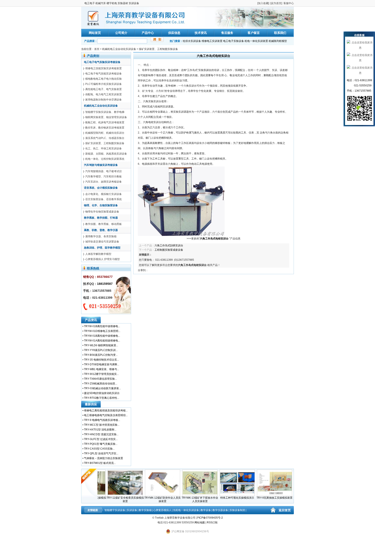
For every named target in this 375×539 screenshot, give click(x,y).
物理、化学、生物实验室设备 (101, 205)
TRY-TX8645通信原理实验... (100, 378)
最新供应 (91, 404)
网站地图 (199, 522)
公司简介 (121, 33)
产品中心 (148, 33)
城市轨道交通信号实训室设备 (102, 241)
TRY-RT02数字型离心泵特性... (101, 397)
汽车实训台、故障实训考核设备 (103, 181)
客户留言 (254, 33)
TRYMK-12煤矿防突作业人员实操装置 (155, 499)
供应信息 (174, 33)
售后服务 (227, 33)
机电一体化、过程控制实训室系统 (104, 158)
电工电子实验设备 (233, 41)
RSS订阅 (212, 522)
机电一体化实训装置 (256, 41)
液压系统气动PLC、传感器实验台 (104, 138)
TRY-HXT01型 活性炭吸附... (100, 429)
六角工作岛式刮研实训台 (169, 245)
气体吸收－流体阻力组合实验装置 (103, 458)
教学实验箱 (145, 510)
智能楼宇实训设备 (114, 510)
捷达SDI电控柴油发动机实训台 (102, 393)
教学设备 (206, 510)
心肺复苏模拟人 (162, 510)
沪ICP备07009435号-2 (209, 517)
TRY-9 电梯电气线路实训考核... (102, 420)
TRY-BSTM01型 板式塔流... (100, 463)
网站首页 (95, 33)
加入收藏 (263, 3)
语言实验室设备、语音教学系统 (103, 199)
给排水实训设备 (192, 41)
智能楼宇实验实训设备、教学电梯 (104, 112)
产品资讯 (91, 320)
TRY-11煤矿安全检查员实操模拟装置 (117, 499)
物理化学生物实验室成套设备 (102, 211)
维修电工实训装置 (212, 41)
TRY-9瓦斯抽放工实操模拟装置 (267, 497)
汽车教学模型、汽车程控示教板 (103, 176)
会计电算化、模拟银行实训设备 (103, 194)
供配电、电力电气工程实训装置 (103, 94)
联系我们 (280, 33)
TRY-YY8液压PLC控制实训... (101, 350)
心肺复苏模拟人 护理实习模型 (102, 259)
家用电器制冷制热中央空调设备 (103, 99)
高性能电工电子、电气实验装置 (103, 89)
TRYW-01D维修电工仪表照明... (102, 331)
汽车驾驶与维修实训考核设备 (101, 164)
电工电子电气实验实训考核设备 (102, 62)
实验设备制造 (237, 510)
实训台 (207, 70)
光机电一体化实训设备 (186, 510)
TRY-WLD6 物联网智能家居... (101, 345)
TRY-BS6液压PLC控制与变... (101, 354)
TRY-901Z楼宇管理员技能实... (101, 374)
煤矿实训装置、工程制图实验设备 (158, 49)
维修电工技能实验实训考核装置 (103, 68)
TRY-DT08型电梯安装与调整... (101, 364)
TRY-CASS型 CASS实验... (99, 448)
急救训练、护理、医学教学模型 (102, 247)
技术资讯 (201, 33)
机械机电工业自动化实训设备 (119, 49)
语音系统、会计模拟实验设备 (101, 187)
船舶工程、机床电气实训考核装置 (104, 122)
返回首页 (285, 510)
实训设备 (132, 510)
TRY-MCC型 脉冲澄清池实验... (101, 424)
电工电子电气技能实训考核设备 (103, 73)
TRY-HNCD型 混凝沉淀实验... (101, 434)
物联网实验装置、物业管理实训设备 (106, 117)
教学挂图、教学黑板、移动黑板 (103, 224)
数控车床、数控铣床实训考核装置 (104, 127)
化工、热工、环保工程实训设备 (103, 148)
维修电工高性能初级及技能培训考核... (106, 410)
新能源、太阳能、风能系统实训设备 (106, 153)
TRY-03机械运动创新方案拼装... (102, 388)
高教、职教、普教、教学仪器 (101, 230)
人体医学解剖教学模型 (98, 253)
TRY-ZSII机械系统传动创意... (100, 383)
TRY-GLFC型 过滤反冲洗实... (101, 439)
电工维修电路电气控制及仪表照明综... (106, 415)
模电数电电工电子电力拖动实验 (103, 78)
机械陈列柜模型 (278, 41)
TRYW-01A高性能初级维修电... (102, 340)
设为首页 (276, 3)
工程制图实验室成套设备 (169, 249)
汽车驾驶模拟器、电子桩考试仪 (103, 171)
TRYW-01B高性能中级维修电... (102, 326)
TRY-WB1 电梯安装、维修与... (101, 369)
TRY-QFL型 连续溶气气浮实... (101, 453)
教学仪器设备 (220, 510)
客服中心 (288, 3)
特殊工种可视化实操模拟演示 (230, 497)
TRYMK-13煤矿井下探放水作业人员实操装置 (192, 499)
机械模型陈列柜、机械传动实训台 (104, 132)
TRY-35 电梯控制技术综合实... (101, 359)
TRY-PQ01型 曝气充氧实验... (100, 443)
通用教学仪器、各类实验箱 (101, 236)
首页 (96, 49)
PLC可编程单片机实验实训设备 (103, 84)
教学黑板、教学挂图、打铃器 (101, 217)
